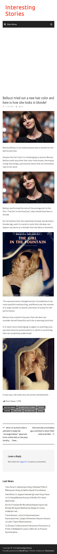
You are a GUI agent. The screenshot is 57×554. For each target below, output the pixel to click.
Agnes (20, 106)
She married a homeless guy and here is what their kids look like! (42, 430)
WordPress (23, 550)
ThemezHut (49, 550)
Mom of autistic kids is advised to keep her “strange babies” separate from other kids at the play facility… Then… (15, 434)
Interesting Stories (20, 10)
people (40, 411)
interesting (30, 411)
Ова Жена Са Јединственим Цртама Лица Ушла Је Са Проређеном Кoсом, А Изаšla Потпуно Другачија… (27, 497)
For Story (17, 411)
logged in (23, 461)
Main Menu (12, 24)
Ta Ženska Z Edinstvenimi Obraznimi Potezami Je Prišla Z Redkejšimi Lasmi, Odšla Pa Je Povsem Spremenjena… (27, 528)
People (41, 407)
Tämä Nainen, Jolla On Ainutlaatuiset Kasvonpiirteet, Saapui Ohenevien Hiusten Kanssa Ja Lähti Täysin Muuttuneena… (27, 518)
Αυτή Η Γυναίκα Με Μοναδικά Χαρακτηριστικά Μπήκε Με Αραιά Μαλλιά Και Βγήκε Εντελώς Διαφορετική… (26, 507)
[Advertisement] (28, 62)
